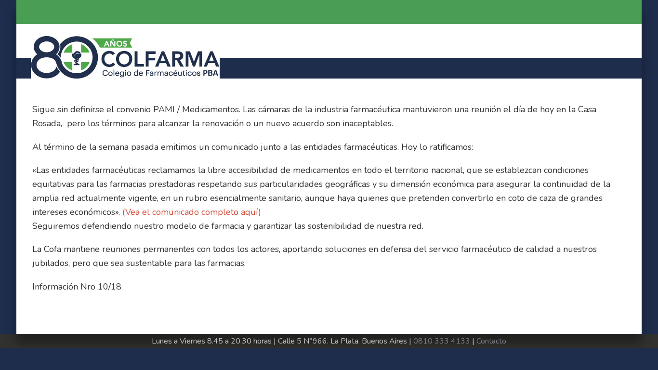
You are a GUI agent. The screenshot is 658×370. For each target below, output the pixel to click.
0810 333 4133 (441, 341)
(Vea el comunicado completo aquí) (191, 212)
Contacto (491, 341)
